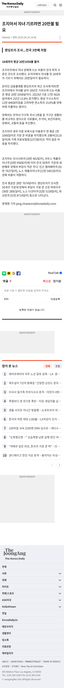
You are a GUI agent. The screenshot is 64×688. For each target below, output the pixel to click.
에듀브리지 (7, 626)
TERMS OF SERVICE (51, 661)
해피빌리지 (7, 653)
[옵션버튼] (60, 37)
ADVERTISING (17, 661)
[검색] (55, 5)
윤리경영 (5, 666)
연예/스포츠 (8, 593)
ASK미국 (6, 600)
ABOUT (5, 661)
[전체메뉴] (61, 5)
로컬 (57, 366)
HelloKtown (9, 606)
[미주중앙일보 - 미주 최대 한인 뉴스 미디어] (13, 5)
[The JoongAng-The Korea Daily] (14, 554)
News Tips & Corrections (32, 666)
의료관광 (6, 646)
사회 (4, 573)
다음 (59, 465)
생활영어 (6, 633)
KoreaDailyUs (10, 619)
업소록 (5, 639)
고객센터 (15, 666)
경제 (4, 580)
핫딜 (4, 613)
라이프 (5, 586)
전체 (48, 366)
